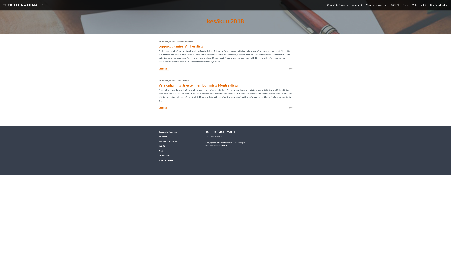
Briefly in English (439, 5)
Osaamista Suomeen (337, 5)
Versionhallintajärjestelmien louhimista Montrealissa (198, 85)
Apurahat (357, 5)
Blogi (405, 5)
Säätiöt (395, 5)
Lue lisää (164, 69)
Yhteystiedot (419, 5)
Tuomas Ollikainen (185, 41)
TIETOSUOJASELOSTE (215, 136)
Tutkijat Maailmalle (23, 5)
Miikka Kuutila (183, 80)
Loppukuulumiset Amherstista (181, 46)
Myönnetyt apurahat (376, 5)
